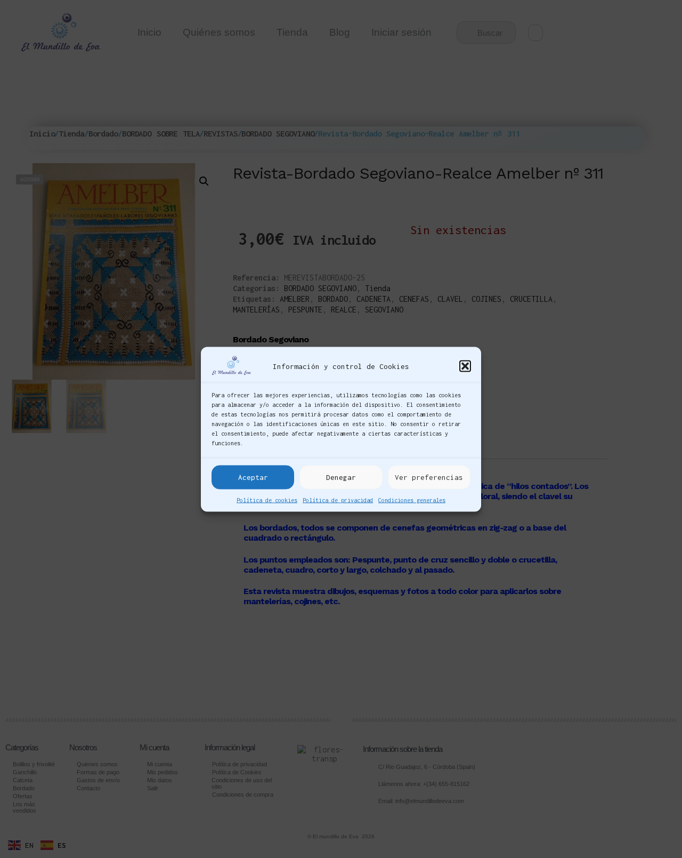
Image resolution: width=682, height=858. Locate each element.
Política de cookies (267, 499)
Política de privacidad (338, 499)
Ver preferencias (429, 477)
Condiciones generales (411, 499)
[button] (465, 366)
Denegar (341, 477)
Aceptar (253, 477)
